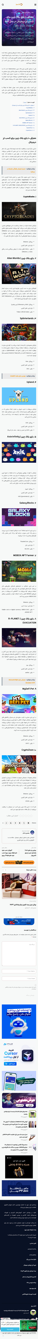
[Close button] (37, 1318)
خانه (32, 13)
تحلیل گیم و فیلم (26, 13)
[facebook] (28, 823)
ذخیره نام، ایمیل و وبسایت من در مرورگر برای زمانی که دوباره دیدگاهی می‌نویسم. (20, 988)
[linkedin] (11, 823)
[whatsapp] (6, 823)
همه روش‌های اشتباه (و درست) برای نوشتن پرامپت (16, 1310)
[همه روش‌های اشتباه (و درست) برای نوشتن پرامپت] (32, 1114)
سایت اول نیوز (20, 810)
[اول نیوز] (19, 4)
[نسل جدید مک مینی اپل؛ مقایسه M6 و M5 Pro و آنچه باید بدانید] (32, 1137)
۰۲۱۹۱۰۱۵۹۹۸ (32, 1255)
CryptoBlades (29, 196)
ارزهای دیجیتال (14, 13)
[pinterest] (19, 823)
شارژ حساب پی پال (31, 1259)
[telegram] (15, 823)
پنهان (25, 102)
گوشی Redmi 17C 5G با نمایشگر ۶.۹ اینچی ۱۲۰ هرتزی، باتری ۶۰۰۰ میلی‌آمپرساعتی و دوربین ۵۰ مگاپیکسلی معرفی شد (15, 1124)
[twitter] (24, 823)
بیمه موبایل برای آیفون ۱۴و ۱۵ (28, 1271)
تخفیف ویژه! (10, 1329)
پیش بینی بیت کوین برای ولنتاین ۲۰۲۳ (23, 904)
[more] (3, 823)
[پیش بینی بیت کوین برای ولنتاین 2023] (19, 886)
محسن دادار (28, 26)
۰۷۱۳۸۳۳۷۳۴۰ (32, 1249)
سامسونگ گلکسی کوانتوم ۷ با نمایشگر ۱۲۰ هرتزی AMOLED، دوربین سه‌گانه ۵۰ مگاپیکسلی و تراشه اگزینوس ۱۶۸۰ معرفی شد (14, 1147)
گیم (19, 13)
